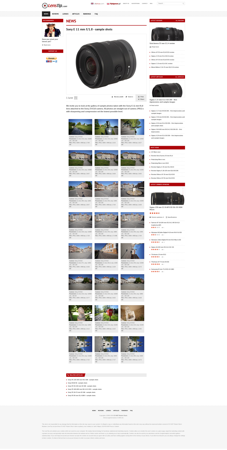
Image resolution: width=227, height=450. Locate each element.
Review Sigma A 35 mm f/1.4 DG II (162, 167)
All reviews (180, 20)
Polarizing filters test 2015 (160, 163)
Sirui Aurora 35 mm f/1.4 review (162, 43)
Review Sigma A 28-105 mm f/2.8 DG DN (164, 171)
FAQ (96, 14)
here (55, 438)
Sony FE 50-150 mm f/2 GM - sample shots (82, 386)
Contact (145, 3)
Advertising (135, 3)
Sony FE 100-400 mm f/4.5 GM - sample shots (83, 380)
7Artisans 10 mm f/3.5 (158, 254)
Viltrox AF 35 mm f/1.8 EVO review (162, 60)
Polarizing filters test (158, 159)
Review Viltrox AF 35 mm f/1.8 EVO (163, 174)
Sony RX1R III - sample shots (77, 383)
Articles (75, 14)
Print (142, 97)
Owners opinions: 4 (158, 217)
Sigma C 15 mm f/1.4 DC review (161, 63)
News (46, 14)
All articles (179, 77)
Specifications (172, 217)
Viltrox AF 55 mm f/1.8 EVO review (162, 52)
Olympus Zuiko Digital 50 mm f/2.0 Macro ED (166, 240)
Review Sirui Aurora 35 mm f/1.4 (162, 156)
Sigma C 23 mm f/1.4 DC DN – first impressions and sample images (163, 101)
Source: (130, 97)
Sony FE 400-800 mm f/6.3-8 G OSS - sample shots (85, 389)
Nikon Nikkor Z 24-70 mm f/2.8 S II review (165, 67)
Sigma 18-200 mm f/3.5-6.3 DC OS (162, 247)
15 (164, 242)
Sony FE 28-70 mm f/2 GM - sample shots (81, 392)
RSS (151, 3)
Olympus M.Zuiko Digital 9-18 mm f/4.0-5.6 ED (166, 232)
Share (142, 99)
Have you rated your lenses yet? (50, 40)
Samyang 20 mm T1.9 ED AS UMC (162, 269)
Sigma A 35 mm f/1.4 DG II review (162, 56)
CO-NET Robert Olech (120, 415)
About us (126, 3)
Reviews (55, 14)
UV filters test (155, 152)
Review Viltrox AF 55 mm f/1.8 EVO (163, 178)
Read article (155, 105)
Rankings (87, 14)
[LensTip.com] (58, 5)
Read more (47, 45)
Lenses (65, 14)
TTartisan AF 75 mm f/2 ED (160, 262)
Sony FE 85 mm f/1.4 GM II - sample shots (82, 395)
